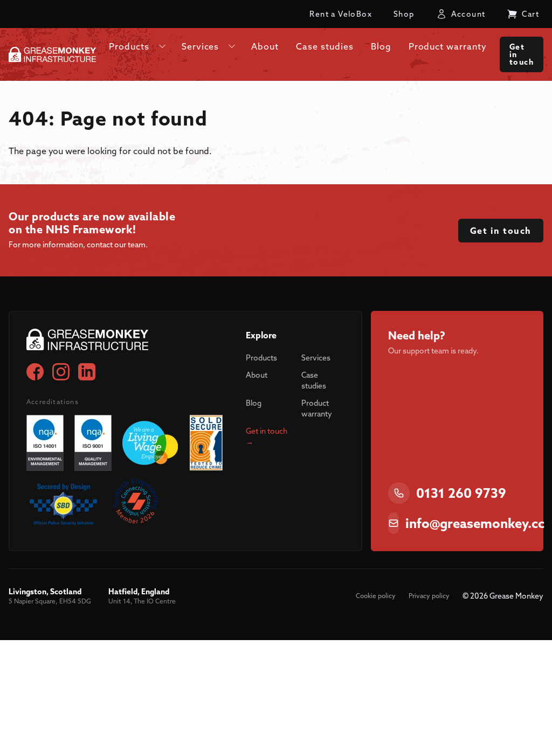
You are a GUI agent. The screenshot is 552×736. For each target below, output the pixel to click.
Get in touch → (266, 436)
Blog (253, 403)
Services (315, 358)
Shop (404, 14)
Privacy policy (429, 596)
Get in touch (521, 54)
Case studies (313, 380)
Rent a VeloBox (340, 14)
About (256, 375)
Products (261, 358)
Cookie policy (376, 596)
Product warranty (316, 408)
